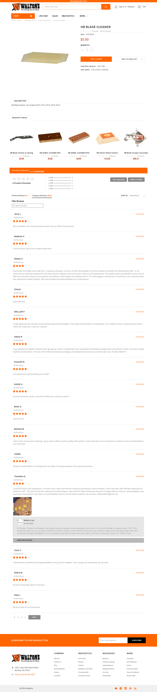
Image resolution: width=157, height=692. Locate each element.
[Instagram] (126, 688)
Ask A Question (105, 31)
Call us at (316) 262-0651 (25, 674)
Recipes (80, 662)
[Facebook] (121, 688)
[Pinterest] (130, 688)
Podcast (81, 665)
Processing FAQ (83, 672)
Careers (56, 672)
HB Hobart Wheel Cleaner (107, 153)
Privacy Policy (131, 676)
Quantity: (85, 45)
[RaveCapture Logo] (36, 170)
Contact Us (57, 662)
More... (83, 16)
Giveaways (130, 658)
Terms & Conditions (133, 672)
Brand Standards (59, 669)
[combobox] (76, 7)
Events (129, 665)
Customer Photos (132, 669)
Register (131, 7)
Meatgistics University (85, 669)
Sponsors (105, 658)
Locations (57, 676)
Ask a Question (118, 180)
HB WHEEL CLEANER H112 (50, 153)
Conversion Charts (84, 676)
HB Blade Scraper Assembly (136, 153)
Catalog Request (108, 665)
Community (82, 658)
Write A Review (136, 180)
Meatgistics (68, 16)
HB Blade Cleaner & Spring (21, 153)
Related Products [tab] (19, 118)
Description (20, 101)
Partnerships (107, 676)
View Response (24, 540)
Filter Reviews (18, 201)
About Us (57, 658)
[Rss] (135, 688)
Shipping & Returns (108, 669)
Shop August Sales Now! (78, 1)
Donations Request (109, 662)
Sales (55, 16)
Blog (55, 665)
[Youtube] (116, 688)
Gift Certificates (132, 662)
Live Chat (43, 16)
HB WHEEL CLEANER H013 (78, 153)
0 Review (95, 31)
